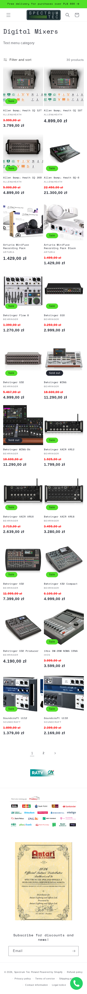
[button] (8, 15)
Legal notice (59, 985)
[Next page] (55, 753)
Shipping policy (68, 978)
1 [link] (32, 753)
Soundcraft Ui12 (15, 718)
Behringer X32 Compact (61, 584)
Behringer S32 (13, 382)
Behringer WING (55, 382)
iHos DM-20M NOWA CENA (61, 651)
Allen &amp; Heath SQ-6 (61, 177)
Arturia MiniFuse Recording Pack (16, 246)
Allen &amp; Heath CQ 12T (22, 110)
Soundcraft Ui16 (56, 718)
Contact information (36, 985)
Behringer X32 (13, 584)
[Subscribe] (73, 951)
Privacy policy (23, 978)
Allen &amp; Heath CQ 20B (22, 177)
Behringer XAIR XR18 (59, 516)
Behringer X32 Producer (20, 651)
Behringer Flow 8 (16, 315)
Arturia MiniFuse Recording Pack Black (60, 246)
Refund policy (75, 972)
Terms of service (45, 978)
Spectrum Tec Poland (26, 972)
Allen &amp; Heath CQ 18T (63, 110)
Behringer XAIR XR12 (59, 449)
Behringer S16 (54, 315)
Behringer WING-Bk (16, 449)
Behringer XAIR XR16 (18, 516)
